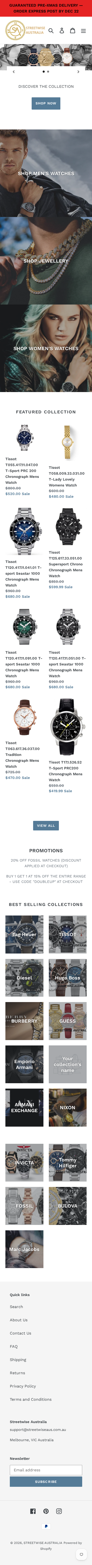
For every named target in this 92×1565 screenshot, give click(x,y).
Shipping (18, 1359)
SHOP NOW (46, 103)
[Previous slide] (13, 71)
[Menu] (83, 30)
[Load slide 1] (44, 72)
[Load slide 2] (48, 72)
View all (46, 825)
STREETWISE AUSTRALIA (43, 1543)
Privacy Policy (23, 1386)
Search (16, 1306)
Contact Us (20, 1333)
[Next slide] (78, 71)
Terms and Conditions (31, 1399)
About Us (18, 1320)
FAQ (14, 1346)
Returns (17, 1373)
